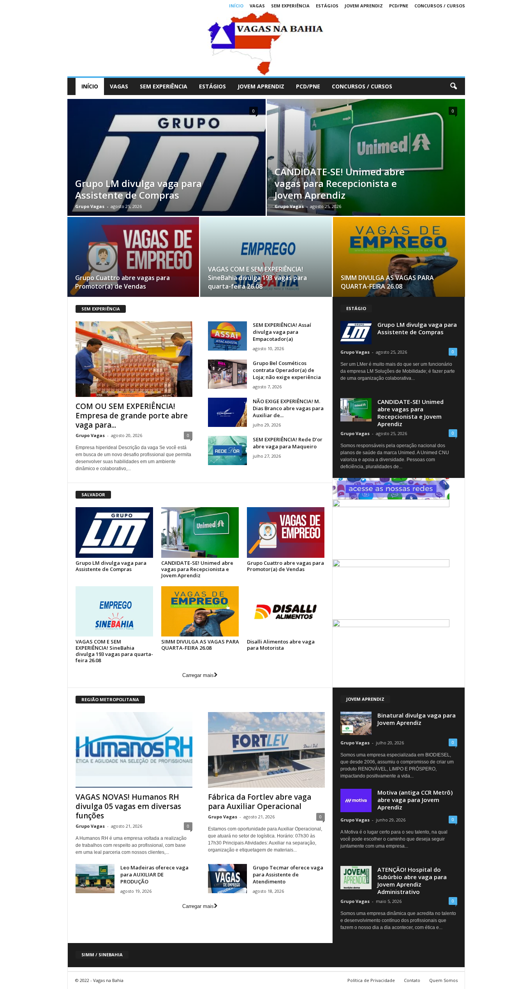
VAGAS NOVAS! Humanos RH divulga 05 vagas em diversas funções (128, 806)
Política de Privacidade (371, 980)
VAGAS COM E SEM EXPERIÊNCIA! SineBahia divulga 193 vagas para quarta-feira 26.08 (257, 278)
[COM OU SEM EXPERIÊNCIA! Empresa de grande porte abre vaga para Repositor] (134, 359)
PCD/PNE (398, 6)
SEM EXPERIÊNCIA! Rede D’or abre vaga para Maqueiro (287, 443)
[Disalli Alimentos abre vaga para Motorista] (286, 611)
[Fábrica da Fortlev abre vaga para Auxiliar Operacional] (266, 750)
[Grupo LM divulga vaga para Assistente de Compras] (114, 532)
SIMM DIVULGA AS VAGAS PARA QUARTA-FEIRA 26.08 (387, 282)
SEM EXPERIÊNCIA (290, 6)
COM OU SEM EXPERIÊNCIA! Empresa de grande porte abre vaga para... (132, 415)
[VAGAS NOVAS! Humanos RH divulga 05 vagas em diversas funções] (134, 750)
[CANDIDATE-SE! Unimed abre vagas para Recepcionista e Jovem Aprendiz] (200, 532)
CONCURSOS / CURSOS (439, 6)
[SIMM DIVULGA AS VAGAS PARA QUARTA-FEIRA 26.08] (399, 259)
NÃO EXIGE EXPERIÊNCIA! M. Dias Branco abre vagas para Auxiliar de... (288, 408)
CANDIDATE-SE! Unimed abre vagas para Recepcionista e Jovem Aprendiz (340, 183)
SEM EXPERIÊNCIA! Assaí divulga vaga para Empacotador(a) (282, 331)
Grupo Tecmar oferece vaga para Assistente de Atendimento (288, 874)
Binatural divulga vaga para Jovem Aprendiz (416, 718)
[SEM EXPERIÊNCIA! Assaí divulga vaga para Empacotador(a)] (227, 336)
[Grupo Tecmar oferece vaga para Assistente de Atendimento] (227, 878)
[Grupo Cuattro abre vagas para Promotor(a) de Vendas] (133, 259)
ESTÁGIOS (327, 6)
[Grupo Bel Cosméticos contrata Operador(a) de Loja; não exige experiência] (227, 374)
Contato (412, 980)
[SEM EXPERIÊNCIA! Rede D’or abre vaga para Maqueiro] (227, 450)
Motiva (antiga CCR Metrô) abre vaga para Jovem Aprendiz (415, 799)
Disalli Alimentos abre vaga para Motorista (281, 644)
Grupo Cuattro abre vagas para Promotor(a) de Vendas (122, 282)
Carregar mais (198, 675)
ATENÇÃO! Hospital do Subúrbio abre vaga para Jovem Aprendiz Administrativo (412, 881)
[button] (453, 86)
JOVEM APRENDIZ (364, 6)
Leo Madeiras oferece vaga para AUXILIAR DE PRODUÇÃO (154, 874)
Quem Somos (443, 980)
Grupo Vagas (89, 206)
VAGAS (257, 6)
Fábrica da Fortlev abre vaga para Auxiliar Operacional (259, 801)
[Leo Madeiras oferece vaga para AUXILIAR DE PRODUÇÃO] (95, 878)
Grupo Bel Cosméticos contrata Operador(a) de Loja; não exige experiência (287, 370)
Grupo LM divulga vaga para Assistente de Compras (138, 189)
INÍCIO (236, 6)
